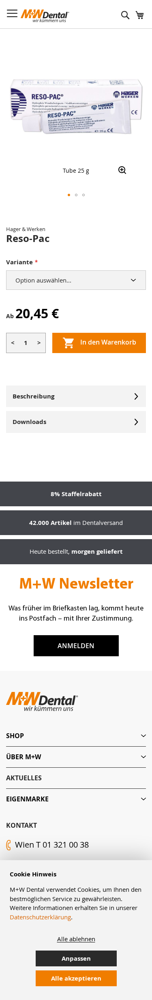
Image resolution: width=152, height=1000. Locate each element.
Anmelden (76, 645)
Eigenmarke (27, 798)
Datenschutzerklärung (40, 917)
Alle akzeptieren (76, 978)
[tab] (76, 735)
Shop (15, 735)
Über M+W (23, 756)
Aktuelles (24, 777)
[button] (69, 195)
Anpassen (76, 958)
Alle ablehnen (76, 939)
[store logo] (45, 16)
